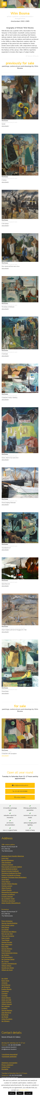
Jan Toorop (5, 961)
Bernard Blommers (8, 860)
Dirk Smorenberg (7, 957)
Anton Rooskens (7, 1019)
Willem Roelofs (7, 890)
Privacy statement (7, 1065)
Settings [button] (11, 1093)
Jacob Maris (5, 879)
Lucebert (4, 1008)
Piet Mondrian (6, 951)
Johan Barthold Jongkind (9, 869)
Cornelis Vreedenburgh (9, 964)
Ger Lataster (6, 1006)
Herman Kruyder (7, 942)
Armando (4, 983)
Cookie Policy (6, 1067)
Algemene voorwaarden (9, 1063)
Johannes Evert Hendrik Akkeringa (13, 856)
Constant (4, 993)
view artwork (5, 126)
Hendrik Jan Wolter (8, 968)
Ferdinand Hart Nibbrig (9, 932)
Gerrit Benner (6, 985)
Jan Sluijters (5, 955)
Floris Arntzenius (7, 921)
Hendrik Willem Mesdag (9, 884)
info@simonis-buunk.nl (9, 1049)
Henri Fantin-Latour (8, 925)
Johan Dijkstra (6, 998)
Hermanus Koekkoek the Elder (11, 873)
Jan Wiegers (6, 1021)
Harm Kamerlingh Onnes (9, 953)
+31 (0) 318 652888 (20, 791)
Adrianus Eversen (7, 865)
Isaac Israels (6, 938)
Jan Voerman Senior (8, 959)
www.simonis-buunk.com (10, 1077)
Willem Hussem (7, 1004)
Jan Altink (5, 979)
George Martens (7, 949)
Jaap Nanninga (6, 1013)
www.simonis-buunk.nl (9, 1047)
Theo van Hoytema (8, 936)
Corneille (4, 996)
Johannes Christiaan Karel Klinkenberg (14, 877)
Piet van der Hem (7, 934)
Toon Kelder (6, 940)
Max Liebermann (7, 944)
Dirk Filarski (5, 927)
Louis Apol (5, 858)
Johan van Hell (6, 1000)
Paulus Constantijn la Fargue (11, 875)
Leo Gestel (5, 930)
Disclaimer (5, 1069)
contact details (20, 797)
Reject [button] (20, 1093)
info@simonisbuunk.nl (20, 785)
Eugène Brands (6, 989)
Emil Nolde (5, 1015)
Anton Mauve (6, 882)
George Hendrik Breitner (9, 923)
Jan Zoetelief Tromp (8, 899)
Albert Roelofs (6, 888)
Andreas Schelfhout (8, 894)
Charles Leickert (7, 886)
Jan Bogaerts (6, 987)
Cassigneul (5, 991)
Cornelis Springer (7, 897)
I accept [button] (28, 1093)
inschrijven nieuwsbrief (9, 1054)
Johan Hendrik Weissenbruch (11, 903)
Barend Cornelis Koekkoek (10, 871)
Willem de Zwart (7, 970)
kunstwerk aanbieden (9, 1057)
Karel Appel (5, 981)
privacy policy (23, 1090)
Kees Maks (5, 947)
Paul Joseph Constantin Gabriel (12, 867)
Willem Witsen (6, 966)
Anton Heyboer (6, 1002)
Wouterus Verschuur (8, 901)
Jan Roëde (5, 1017)
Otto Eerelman (6, 862)
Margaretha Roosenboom (10, 892)
